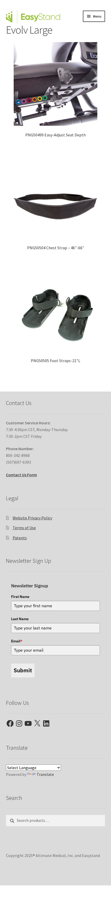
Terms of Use (24, 527)
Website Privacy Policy (32, 517)
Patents (20, 537)
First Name (20, 596)
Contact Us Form (21, 474)
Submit (23, 670)
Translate (45, 774)
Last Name (20, 619)
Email (16, 641)
